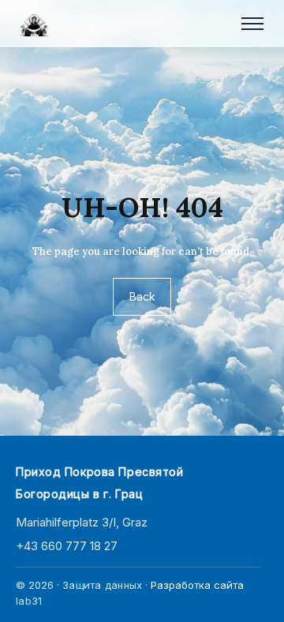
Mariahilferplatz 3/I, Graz (82, 522)
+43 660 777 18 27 (67, 545)
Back (142, 296)
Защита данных (102, 585)
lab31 (29, 600)
